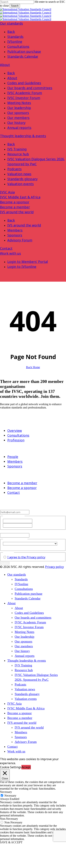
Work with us (10, 253)
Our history (16, 122)
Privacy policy (54, 567)
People (12, 456)
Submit (5, 563)
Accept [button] (26, 767)
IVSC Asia (7, 192)
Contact (6, 248)
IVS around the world (17, 212)
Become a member (15, 207)
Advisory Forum (19, 240)
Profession (15, 440)
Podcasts (14, 169)
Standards (15, 36)
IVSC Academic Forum (24, 93)
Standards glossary (22, 179)
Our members (18, 117)
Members (15, 230)
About (5, 65)
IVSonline (14, 41)
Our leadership (19, 108)
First (35, 520)
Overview (14, 430)
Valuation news (19, 174)
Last (35, 525)
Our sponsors (18, 112)
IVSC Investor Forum (23, 98)
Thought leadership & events (23, 136)
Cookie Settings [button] (10, 767)
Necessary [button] (6, 791)
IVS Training (17, 149)
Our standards (11, 23)
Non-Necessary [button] (9, 818)
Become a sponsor (14, 202)
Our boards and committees (29, 88)
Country (7, 547)
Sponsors (14, 235)
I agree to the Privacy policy (26, 557)
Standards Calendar (22, 56)
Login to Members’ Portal (27, 261)
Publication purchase (24, 51)
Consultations (18, 46)
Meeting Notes (19, 103)
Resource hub (18, 154)
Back (11, 31)
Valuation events (20, 184)
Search (15, 5)
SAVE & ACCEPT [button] (11, 842)
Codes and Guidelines (24, 83)
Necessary (10, 795)
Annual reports (19, 127)
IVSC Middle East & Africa (20, 197)
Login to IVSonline (21, 266)
